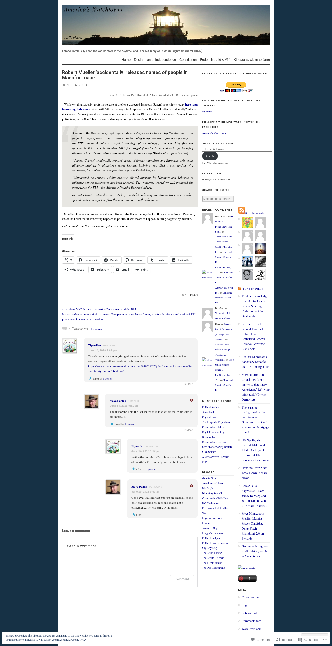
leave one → (98, 329)
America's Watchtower (214, 133)
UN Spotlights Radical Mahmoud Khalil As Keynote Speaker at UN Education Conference (256, 450)
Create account (251, 597)
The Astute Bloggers (213, 557)
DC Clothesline (210, 503)
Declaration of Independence (155, 59)
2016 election (123, 95)
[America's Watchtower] (166, 25)
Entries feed (249, 613)
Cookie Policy (79, 639)
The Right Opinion (212, 562)
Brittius (228, 447)
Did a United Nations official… (224, 364)
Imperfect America (212, 518)
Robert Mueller (167, 95)
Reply (188, 384)
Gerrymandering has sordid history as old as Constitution (255, 551)
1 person (107, 378)
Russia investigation (187, 95)
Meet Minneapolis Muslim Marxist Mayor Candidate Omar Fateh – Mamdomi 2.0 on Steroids (253, 525)
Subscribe (210, 156)
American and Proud (213, 483)
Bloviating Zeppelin (212, 493)
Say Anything (209, 548)
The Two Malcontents (213, 567)
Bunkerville (208, 437)
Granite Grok (209, 478)
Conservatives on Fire (214, 442)
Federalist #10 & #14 (215, 59)
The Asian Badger (212, 552)
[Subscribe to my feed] (241, 212)
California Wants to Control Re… (223, 297)
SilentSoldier (209, 451)
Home (126, 59)
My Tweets (207, 111)
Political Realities (211, 407)
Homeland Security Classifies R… (223, 256)
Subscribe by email (218, 143)
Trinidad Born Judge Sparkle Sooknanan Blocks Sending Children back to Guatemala (255, 306)
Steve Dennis (118, 400)
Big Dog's (207, 488)
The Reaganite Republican (216, 422)
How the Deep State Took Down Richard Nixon (255, 473)
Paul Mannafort (139, 95)
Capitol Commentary (213, 432)
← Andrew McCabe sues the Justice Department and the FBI (99, 309)
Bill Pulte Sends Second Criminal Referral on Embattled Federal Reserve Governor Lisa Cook (253, 336)
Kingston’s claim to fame (252, 59)
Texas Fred (208, 412)
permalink (109, 346)
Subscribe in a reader (254, 212)
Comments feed (252, 621)
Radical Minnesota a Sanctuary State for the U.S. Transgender (255, 362)
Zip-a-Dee (94, 345)
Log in (246, 605)
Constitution (188, 59)
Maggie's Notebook (212, 533)
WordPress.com (252, 629)
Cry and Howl (209, 417)
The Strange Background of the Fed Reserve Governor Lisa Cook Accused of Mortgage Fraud (255, 419)
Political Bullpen (211, 538)
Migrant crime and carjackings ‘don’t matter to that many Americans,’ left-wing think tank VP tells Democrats (256, 387)
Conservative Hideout (213, 427)
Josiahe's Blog (209, 528)
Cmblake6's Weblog (212, 447)
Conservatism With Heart (215, 498)
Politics (153, 95)
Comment (182, 579)
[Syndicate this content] (239, 289)
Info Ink (206, 523)
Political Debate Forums (215, 543)
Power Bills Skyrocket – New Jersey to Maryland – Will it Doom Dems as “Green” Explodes (255, 496)
